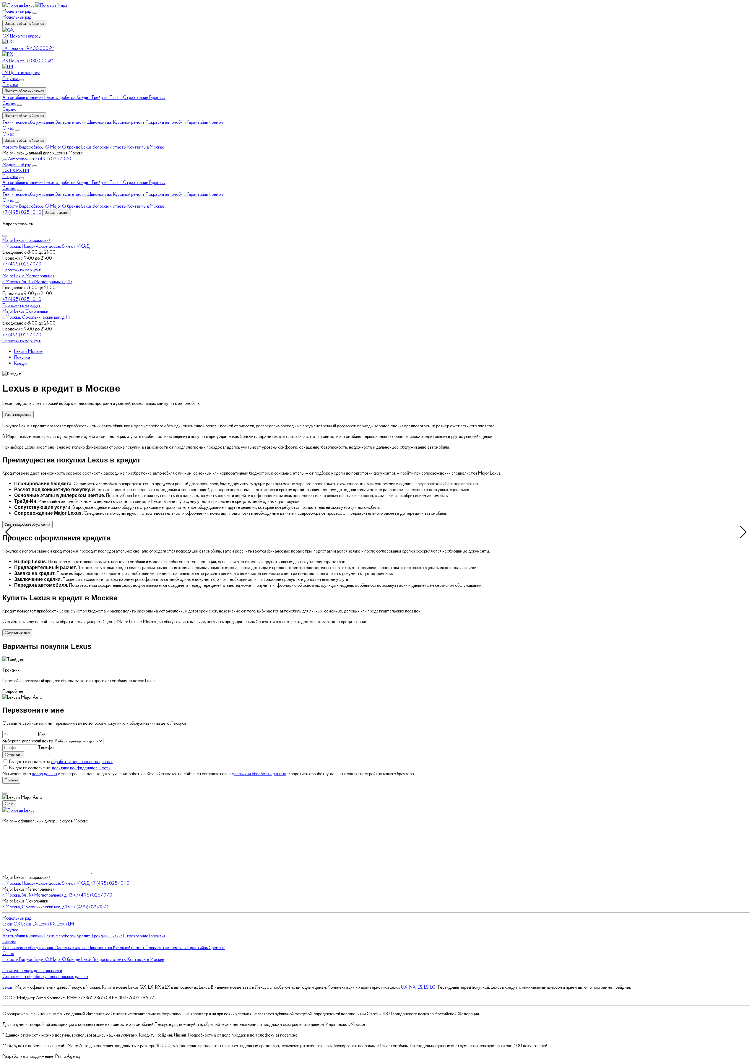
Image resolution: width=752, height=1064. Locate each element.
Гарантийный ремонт (206, 194)
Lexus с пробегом (60, 182)
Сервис (9, 109)
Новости (10, 206)
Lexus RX (48, 924)
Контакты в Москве (145, 206)
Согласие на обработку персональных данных (45, 976)
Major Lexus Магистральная (28, 275)
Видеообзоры (32, 206)
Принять (11, 780)
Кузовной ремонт (129, 194)
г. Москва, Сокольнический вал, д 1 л (36, 317)
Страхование (136, 182)
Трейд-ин (100, 182)
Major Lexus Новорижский (26, 240)
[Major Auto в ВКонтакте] (47, 871)
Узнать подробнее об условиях (27, 524)
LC (433, 987)
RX (19, 170)
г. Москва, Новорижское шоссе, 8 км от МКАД (46, 246)
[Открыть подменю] (34, 13)
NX (412, 987)
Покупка (10, 84)
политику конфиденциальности (81, 767)
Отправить (13, 754)
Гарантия (157, 182)
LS (426, 987)
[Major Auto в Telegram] (136, 871)
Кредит (84, 182)
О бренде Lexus (77, 206)
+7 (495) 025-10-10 (21, 264)
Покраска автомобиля (166, 194)
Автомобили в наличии (23, 182)
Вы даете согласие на (61, 761)
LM (26, 170)
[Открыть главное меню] (4, 160)
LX (13, 170)
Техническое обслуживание (28, 194)
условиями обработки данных (259, 773)
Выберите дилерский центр (28, 741)
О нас (8, 134)
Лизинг (116, 182)
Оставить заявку (17, 632)
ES (420, 987)
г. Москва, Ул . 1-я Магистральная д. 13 (37, 281)
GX (6, 170)
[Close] (4, 236)
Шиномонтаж (100, 194)
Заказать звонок (57, 212)
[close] (4, 793)
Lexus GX (11, 924)
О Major (53, 206)
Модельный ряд (16, 17)
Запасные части (71, 194)
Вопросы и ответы (109, 206)
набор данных (44, 773)
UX (404, 987)
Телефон (47, 747)
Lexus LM (65, 924)
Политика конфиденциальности (32, 970)
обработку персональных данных (82, 761)
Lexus (7, 987)
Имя (42, 734)
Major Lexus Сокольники (25, 311)
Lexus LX (30, 924)
